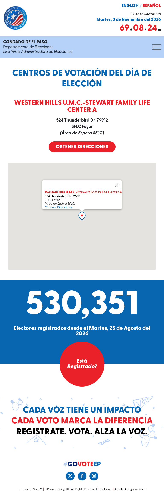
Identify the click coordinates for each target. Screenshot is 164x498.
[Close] (116, 185)
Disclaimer (106, 489)
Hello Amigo (125, 489)
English (130, 6)
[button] (82, 216)
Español (152, 6)
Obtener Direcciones (82, 147)
